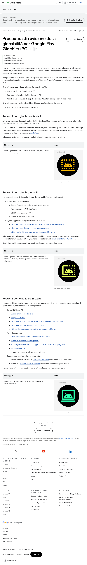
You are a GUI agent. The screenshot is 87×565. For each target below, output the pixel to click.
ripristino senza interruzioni (30, 364)
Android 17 (6, 494)
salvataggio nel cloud (41, 360)
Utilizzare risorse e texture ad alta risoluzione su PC (30, 337)
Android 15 (6, 501)
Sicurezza (6, 471)
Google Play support (65, 502)
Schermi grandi (64, 462)
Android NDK (35, 510)
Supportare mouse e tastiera (22, 314)
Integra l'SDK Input (18, 318)
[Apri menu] (3, 2)
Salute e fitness (36, 469)
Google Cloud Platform (10, 538)
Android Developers (9, 31)
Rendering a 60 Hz (18, 348)
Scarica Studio (35, 506)
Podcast (5, 485)
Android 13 (6, 508)
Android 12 (6, 511)
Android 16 (6, 497)
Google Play (21, 31)
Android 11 (6, 514)
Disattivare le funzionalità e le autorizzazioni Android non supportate (37, 322)
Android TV (62, 476)
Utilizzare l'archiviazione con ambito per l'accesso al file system (35, 329)
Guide (44, 31)
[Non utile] (82, 30)
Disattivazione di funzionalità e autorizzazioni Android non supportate (37, 224)
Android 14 (6, 504)
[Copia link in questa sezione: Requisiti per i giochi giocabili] (40, 192)
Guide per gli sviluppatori (39, 499)
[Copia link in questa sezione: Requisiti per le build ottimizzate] (43, 299)
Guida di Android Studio (39, 496)
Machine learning (36, 466)
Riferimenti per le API (38, 503)
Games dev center (11, 9)
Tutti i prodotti (7, 542)
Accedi (82, 3)
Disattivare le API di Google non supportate (27, 325)
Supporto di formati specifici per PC (25, 341)
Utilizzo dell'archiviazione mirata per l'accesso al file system (33, 232)
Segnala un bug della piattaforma (70, 494)
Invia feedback (75, 39)
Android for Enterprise (10, 468)
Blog (4, 482)
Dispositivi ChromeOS (66, 469)
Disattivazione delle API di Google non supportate (30, 228)
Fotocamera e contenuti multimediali (43, 473)
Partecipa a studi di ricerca (68, 506)
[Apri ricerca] (55, 2)
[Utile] (79, 30)
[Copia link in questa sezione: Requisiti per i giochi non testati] (43, 116)
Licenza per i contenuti (66, 438)
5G (32, 479)
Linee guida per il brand (25, 549)
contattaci (34, 133)
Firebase (5, 535)
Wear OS (62, 466)
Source (5, 475)
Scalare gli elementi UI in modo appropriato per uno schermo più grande (38, 345)
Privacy (33, 476)
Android (5, 465)
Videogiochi (35, 462)
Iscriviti (36, 554)
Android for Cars (64, 473)
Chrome (5, 531)
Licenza (12, 549)
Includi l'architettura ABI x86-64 (63, 239)
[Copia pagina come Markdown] (36, 49)
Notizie (5, 478)
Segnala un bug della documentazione (66, 498)
